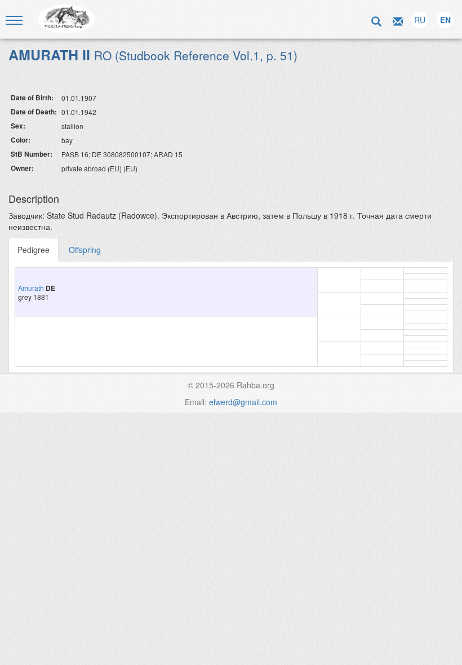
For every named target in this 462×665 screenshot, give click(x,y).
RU (419, 19)
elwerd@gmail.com (243, 401)
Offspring (85, 249)
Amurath (31, 287)
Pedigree (33, 249)
